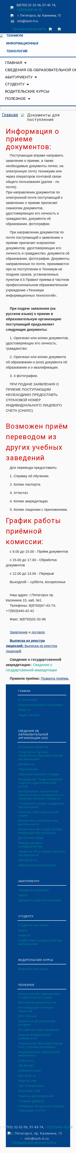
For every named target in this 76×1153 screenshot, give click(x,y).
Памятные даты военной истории (36, 1022)
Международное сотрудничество (30, 844)
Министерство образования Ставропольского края (39, 995)
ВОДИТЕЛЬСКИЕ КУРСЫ (27, 91)
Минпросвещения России (37, 1002)
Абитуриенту (27, 860)
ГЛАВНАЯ (14, 63)
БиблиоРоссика (29, 1070)
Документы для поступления (39, 900)
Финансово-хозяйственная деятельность (38, 822)
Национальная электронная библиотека (39, 1053)
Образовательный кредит (37, 865)
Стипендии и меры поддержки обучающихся (41, 805)
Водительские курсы (33, 969)
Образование (28, 769)
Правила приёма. (55, 678)
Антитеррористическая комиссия (35, 1009)
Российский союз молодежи (38, 1029)
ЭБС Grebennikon (31, 1086)
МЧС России (27, 1016)
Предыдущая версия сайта (34, 1142)
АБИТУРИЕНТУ (19, 77)
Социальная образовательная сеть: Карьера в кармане (40, 1045)
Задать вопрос (29, 715)
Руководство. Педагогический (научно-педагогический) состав (40, 782)
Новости (24, 710)
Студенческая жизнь (33, 925)
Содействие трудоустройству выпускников (40, 942)
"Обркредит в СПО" (32, 1110)
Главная (10, 114)
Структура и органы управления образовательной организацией (40, 755)
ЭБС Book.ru (27, 1076)
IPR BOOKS (26, 1065)
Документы (26, 764)
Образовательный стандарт (39, 774)
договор (38, 632)
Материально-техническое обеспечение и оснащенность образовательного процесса (40, 794)
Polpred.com (27, 1081)
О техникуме (27, 700)
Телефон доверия (31, 1101)
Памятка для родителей (36, 1096)
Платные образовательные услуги (38, 813)
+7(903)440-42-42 (29, 10)
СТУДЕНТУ (15, 84)
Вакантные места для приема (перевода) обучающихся (40, 831)
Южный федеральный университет (34, 1036)
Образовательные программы (40, 705)
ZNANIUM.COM (29, 1091)
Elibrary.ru (26, 1060)
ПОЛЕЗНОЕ (16, 99)
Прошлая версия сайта (29, 29)
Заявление (19, 632)
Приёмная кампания (33, 890)
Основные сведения (33, 747)
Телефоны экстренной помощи (41, 1106)
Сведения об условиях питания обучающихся (41, 853)
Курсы (22, 895)
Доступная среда (31, 838)
